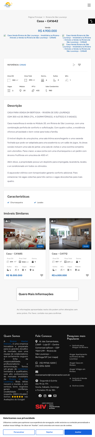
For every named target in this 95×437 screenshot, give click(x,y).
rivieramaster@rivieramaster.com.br (52, 375)
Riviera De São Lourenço (56, 17)
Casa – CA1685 (14, 253)
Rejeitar (49, 432)
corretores (23, 369)
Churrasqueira (16, 202)
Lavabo (40, 202)
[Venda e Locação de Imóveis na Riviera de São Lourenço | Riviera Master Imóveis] (7, 7)
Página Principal (35, 17)
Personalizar (19, 432)
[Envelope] (54, 395)
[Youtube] (49, 395)
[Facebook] (40, 395)
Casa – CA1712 (59, 253)
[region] (47, 425)
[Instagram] (45, 395)
